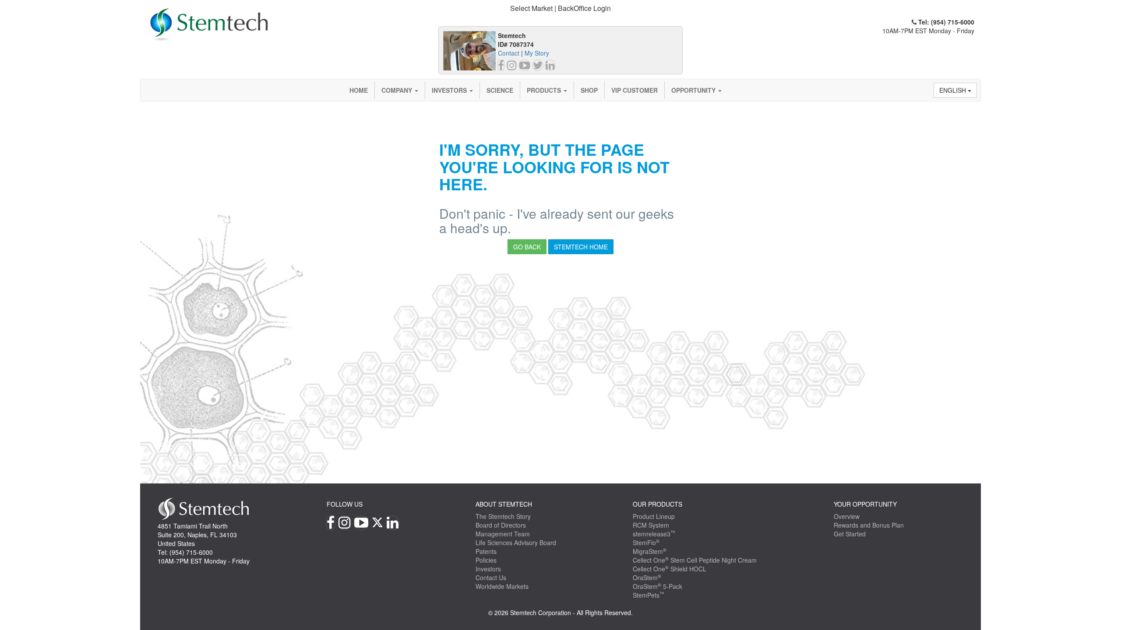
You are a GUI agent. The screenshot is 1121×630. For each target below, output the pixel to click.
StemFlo (646, 542)
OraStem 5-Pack (657, 586)
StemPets (648, 595)
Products (545, 90)
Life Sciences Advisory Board (516, 542)
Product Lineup (654, 516)
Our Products (657, 504)
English (953, 90)
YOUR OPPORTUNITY (865, 504)
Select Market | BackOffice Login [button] (560, 8)
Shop (589, 90)
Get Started (850, 533)
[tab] (560, 8)
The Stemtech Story (503, 516)
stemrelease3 (654, 533)
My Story (537, 53)
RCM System (651, 525)
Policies (486, 560)
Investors (450, 90)
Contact (508, 53)
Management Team (503, 533)
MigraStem (649, 551)
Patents (486, 551)
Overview (847, 516)
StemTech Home (581, 246)
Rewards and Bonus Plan (869, 525)
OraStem (647, 577)
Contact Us (491, 577)
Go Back (527, 246)
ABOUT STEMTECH (504, 504)
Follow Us (345, 504)
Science (499, 90)
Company (397, 90)
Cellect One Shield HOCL (669, 568)
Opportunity (694, 90)
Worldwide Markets (502, 586)
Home (358, 90)
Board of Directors (501, 525)
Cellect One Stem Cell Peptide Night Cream (695, 560)
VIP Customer (634, 90)
